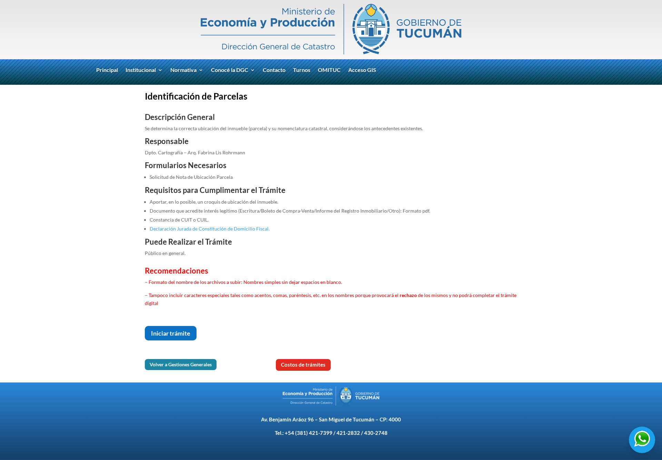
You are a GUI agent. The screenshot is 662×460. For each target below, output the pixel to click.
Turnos (301, 70)
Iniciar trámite (170, 333)
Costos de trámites (303, 364)
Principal (107, 70)
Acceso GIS (362, 70)
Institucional (141, 70)
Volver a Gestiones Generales (181, 364)
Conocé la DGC (229, 70)
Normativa (183, 70)
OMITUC (329, 70)
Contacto (274, 70)
